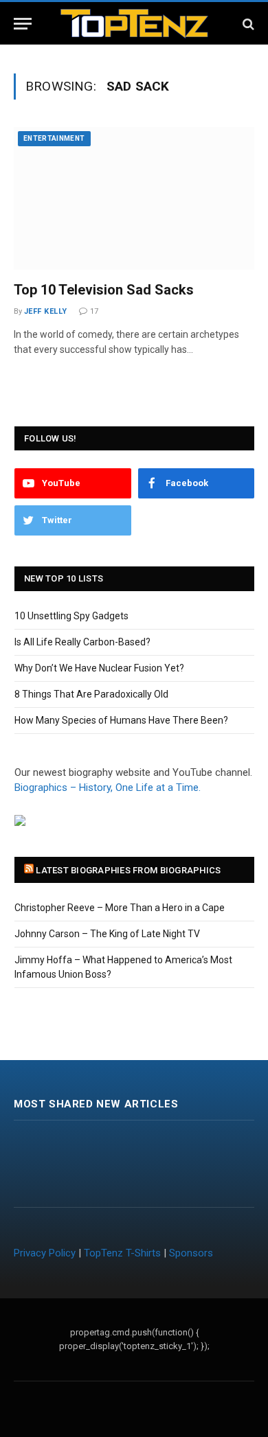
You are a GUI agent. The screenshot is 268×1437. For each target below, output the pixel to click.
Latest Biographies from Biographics (128, 870)
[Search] (247, 23)
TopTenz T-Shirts (122, 1253)
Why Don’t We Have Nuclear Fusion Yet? (99, 668)
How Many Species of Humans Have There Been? (121, 720)
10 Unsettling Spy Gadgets (71, 615)
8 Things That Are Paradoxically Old (91, 694)
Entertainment (54, 138)
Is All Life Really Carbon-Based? (82, 641)
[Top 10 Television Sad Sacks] (134, 198)
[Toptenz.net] (134, 23)
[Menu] (23, 23)
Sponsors (191, 1253)
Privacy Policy (45, 1253)
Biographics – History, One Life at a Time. (107, 787)
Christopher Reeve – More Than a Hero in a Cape (119, 907)
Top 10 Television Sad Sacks (104, 289)
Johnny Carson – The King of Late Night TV (107, 933)
